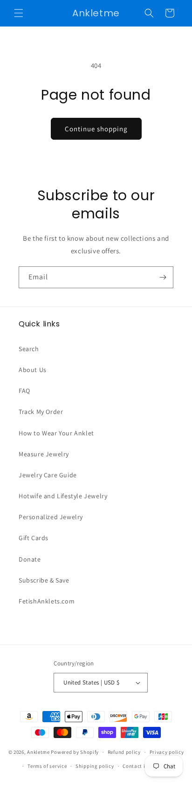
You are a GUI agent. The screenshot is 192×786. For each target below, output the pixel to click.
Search (29, 349)
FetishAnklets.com (47, 601)
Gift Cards (33, 538)
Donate (30, 559)
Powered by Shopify (75, 752)
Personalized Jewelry (51, 517)
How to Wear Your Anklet (56, 433)
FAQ (24, 390)
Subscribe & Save (44, 580)
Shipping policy (94, 766)
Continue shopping (96, 128)
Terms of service (47, 766)
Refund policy (124, 752)
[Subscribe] (162, 277)
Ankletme (38, 752)
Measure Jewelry (44, 454)
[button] (18, 13)
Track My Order (41, 411)
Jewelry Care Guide (48, 475)
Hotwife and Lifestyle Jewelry (63, 496)
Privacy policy (167, 752)
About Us (33, 370)
